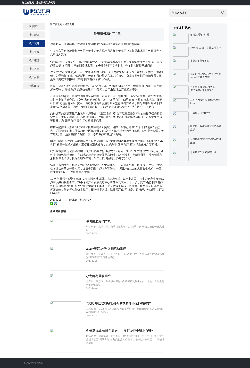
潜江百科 (34, 77)
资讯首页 (34, 26)
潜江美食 (34, 51)
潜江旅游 (34, 60)
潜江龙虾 (34, 43)
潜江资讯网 (28, 2)
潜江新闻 (34, 34)
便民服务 (34, 85)
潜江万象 (34, 68)
